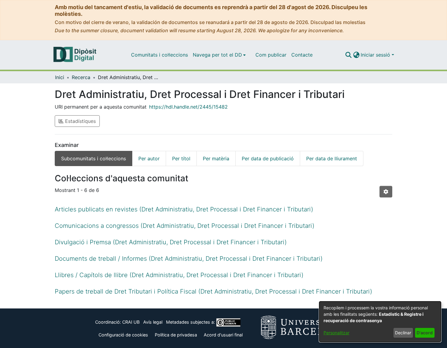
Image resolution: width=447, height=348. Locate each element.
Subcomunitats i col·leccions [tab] (93, 158)
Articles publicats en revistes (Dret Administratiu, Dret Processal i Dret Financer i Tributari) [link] (184, 209)
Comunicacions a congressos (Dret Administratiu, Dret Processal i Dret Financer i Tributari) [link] (184, 225)
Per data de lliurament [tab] (331, 158)
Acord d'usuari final (223, 334)
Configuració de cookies (123, 334)
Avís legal (152, 322)
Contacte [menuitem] (302, 55)
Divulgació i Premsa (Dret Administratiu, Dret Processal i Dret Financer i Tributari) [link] (171, 242)
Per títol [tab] (181, 158)
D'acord (425, 332)
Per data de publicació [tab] (268, 158)
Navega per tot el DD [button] (217, 55)
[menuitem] (219, 55)
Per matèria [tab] (216, 158)
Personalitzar (336, 332)
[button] (348, 54)
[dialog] (380, 321)
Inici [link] (59, 77)
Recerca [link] (81, 77)
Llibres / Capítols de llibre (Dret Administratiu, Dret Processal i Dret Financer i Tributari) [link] (179, 275)
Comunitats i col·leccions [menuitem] (159, 55)
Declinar (403, 332)
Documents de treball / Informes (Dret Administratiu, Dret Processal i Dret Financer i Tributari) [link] (189, 258)
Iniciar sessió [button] (376, 55)
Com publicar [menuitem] (270, 55)
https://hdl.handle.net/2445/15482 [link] (188, 107)
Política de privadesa (176, 334)
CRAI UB (131, 322)
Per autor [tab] (149, 158)
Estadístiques (80, 121)
